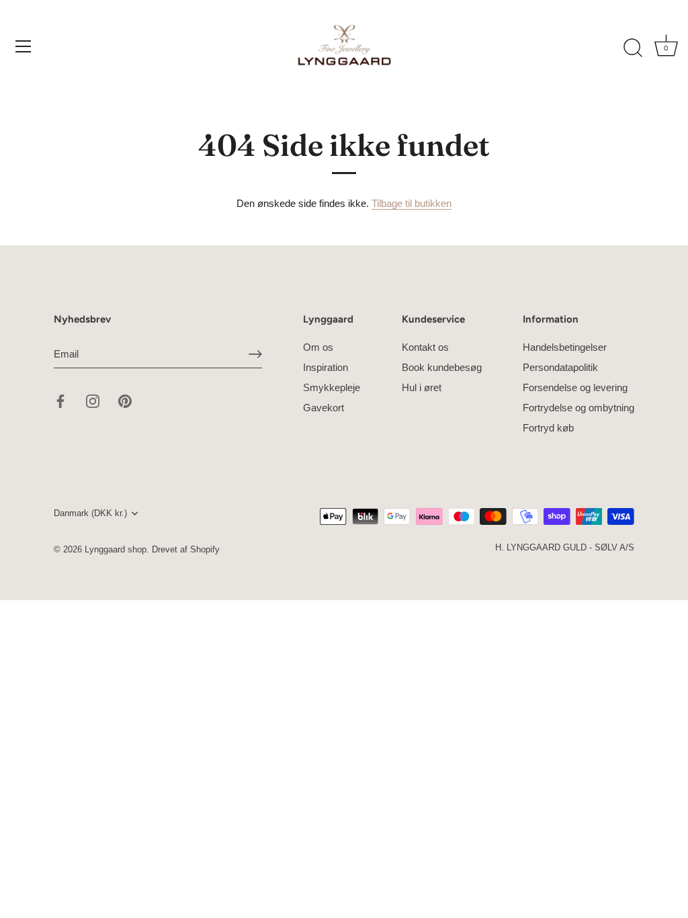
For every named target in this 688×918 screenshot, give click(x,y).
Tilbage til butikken (412, 203)
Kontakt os (425, 347)
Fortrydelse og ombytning (578, 407)
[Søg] (633, 48)
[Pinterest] (125, 400)
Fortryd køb (548, 427)
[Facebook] (60, 400)
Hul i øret (421, 387)
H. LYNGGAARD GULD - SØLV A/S (564, 547)
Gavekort (323, 407)
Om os (318, 347)
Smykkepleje (331, 387)
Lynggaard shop (115, 549)
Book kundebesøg (442, 367)
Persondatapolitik (560, 367)
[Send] (255, 354)
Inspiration (325, 367)
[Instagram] (92, 400)
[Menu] (23, 46)
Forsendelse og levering (575, 387)
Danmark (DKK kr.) (90, 513)
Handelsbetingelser (565, 347)
